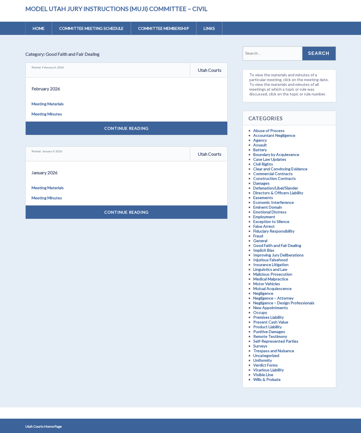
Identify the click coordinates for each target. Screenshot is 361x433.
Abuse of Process (269, 130)
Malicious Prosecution (272, 274)
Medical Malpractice (270, 278)
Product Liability (267, 326)
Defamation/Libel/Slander (275, 188)
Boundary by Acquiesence (276, 154)
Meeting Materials (48, 103)
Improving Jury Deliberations (278, 255)
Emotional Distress (270, 211)
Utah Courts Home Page (43, 426)
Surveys (260, 345)
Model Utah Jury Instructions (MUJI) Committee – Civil (116, 8)
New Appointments (270, 307)
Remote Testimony (270, 336)
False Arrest (264, 226)
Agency (260, 140)
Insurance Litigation (271, 264)
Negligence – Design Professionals (283, 302)
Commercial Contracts (273, 173)
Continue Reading (126, 128)
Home (39, 28)
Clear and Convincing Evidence (280, 168)
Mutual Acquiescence (272, 288)
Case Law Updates (269, 159)
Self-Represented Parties (275, 341)
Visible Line (263, 374)
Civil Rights (263, 164)
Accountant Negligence (274, 135)
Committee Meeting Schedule (91, 28)
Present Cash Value (270, 322)
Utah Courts (209, 70)
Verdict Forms (265, 365)
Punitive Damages (269, 331)
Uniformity (262, 360)
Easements (263, 197)
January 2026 (45, 172)
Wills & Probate (267, 379)
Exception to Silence (271, 221)
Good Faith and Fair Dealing (277, 245)
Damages (261, 183)
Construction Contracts (274, 178)
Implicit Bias (263, 250)
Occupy (260, 312)
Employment (264, 216)
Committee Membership (163, 28)
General (260, 240)
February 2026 (46, 88)
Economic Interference (273, 202)
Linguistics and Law (270, 269)
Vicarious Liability (268, 369)
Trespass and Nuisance (273, 350)
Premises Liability (268, 317)
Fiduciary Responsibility (273, 231)
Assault (260, 144)
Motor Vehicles (266, 283)
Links (209, 28)
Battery (260, 149)
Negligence (263, 293)
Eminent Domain (267, 207)
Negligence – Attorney (273, 298)
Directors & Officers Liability (278, 192)
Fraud (258, 235)
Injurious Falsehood (270, 259)
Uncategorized (266, 355)
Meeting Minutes (47, 113)
